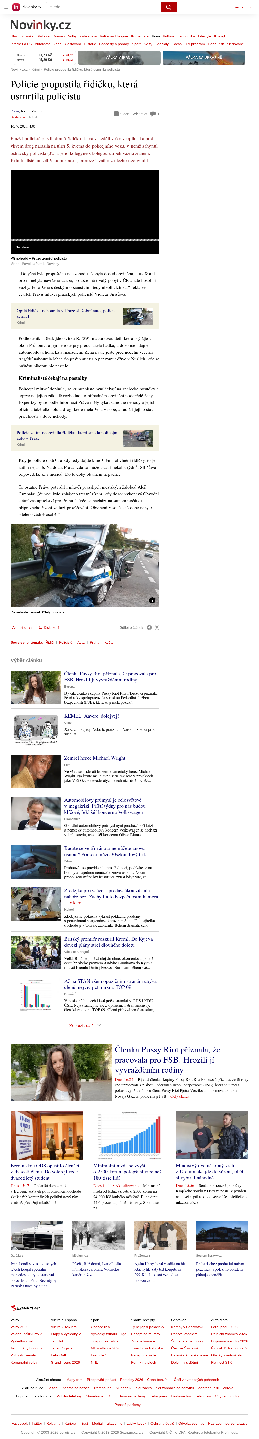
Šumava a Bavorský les (190, 1341)
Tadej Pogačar (62, 1348)
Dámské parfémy (132, 1396)
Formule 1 (99, 1355)
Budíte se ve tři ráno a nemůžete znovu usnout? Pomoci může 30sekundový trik (105, 851)
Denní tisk (216, 44)
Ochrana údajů (162, 1423)
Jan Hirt (57, 1341)
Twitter (37, 1423)
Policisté (65, 642)
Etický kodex (136, 1423)
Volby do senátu (23, 1355)
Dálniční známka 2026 (229, 1334)
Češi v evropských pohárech (196, 1379)
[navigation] (6, 7)
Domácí (59, 36)
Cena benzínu (158, 1379)
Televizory (203, 1396)
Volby (72, 36)
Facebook (20, 1423)
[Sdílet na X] (156, 627)
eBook (124, 113)
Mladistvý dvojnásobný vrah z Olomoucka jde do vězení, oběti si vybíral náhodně (210, 1171)
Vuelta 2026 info (64, 1327)
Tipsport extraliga (104, 1341)
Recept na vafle (143, 1355)
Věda (57, 44)
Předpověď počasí (101, 1379)
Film (67, 765)
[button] (85, 204)
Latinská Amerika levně (189, 1355)
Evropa (69, 686)
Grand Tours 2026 (65, 1362)
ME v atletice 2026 (105, 1348)
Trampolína (102, 1388)
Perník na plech (143, 1362)
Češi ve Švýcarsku (186, 1348)
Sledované (235, 44)
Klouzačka (143, 1388)
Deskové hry (181, 1396)
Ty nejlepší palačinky (147, 1327)
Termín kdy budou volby (30, 1348)
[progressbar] (85, 240)
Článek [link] (20, 183)
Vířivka (228, 1388)
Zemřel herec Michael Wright (94, 757)
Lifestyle (204, 36)
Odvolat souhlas (191, 1423)
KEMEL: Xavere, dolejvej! (91, 715)
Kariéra (70, 1423)
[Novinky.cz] (41, 26)
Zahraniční (88, 36)
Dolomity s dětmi (184, 1362)
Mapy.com (74, 1379)
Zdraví (68, 861)
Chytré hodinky (227, 1396)
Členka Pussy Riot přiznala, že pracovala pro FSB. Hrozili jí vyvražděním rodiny (110, 676)
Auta (81, 642)
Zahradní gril (208, 1388)
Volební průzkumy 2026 (29, 1334)
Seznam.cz (242, 7)
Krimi (156, 36)
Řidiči (50, 642)
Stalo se (43, 36)
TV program (195, 44)
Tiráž (84, 1423)
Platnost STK (221, 1362)
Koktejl (219, 36)
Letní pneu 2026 (224, 1327)
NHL (94, 1362)
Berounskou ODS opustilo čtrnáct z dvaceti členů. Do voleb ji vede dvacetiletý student (45, 1171)
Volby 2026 (19, 1327)
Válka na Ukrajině (114, 36)
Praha (94, 642)
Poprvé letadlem (184, 1334)
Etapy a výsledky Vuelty (69, 1334)
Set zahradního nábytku (175, 1388)
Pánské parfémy (128, 1405)
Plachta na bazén (75, 1388)
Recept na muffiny (145, 1334)
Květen (110, 642)
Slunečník (123, 1388)
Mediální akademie (107, 1423)
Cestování (73, 44)
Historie (90, 44)
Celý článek (179, 1096)
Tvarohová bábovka (147, 1348)
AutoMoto (42, 44)
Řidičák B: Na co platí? (229, 1348)
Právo (15, 111)
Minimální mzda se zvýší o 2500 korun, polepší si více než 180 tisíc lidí (127, 1171)
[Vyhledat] (169, 7)
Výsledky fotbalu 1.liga (108, 1334)
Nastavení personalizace (228, 1423)
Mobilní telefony (69, 1396)
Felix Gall (58, 1355)
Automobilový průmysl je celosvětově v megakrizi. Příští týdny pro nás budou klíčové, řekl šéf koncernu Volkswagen (105, 805)
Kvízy (148, 44)
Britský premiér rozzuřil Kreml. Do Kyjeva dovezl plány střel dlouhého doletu (108, 941)
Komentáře (140, 36)
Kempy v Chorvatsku (187, 1327)
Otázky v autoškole (226, 1355)
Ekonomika (186, 36)
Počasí (177, 44)
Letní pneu (158, 1396)
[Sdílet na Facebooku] (149, 627)
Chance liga (100, 1327)
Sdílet (143, 113)
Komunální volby (24, 1362)
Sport (136, 44)
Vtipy (68, 723)
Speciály (162, 44)
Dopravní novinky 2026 (229, 1341)
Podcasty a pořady (114, 44)
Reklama (53, 1423)
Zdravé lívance (143, 1341)
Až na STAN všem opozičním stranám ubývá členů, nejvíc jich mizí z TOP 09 (110, 984)
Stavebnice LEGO (100, 1396)
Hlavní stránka (22, 36)
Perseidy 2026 (131, 1379)
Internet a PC (21, 44)
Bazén (52, 1388)
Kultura (168, 36)
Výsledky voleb (22, 1341)
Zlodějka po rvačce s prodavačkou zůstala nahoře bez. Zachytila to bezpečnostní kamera (111, 893)
